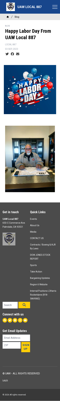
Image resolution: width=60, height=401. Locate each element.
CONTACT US (37, 238)
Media (33, 232)
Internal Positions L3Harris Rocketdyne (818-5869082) (43, 295)
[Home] (7, 17)
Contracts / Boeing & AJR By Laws (43, 246)
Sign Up (26, 347)
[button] (24, 305)
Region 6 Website (39, 284)
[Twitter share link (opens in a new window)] (7, 54)
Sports (33, 265)
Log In (5, 380)
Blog (17, 17)
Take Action (36, 271)
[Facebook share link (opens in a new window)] (12, 54)
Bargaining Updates (40, 278)
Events (33, 219)
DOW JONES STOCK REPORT (40, 257)
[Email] (18, 54)
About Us (34, 225)
